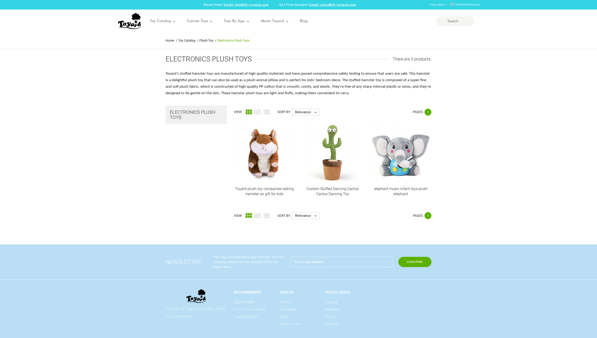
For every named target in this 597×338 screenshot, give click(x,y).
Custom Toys (197, 21)
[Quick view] (264, 160)
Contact (285, 302)
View (238, 112)
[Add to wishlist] (255, 160)
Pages (418, 112)
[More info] (274, 160)
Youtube (331, 302)
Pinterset (331, 324)
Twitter (330, 317)
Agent (283, 317)
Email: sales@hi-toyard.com (332, 5)
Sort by (284, 112)
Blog (304, 21)
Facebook (332, 309)
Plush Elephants (246, 317)
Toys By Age (234, 21)
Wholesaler (287, 309)
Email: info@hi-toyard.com (246, 5)
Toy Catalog (160, 21)
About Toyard (272, 21)
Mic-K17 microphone (249, 309)
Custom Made (290, 324)
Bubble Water (244, 302)
